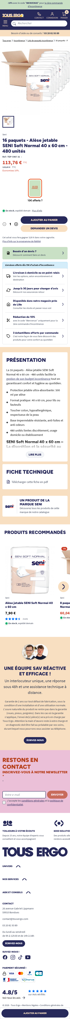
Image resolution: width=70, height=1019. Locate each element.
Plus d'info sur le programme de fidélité (21, 241)
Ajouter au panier (44, 220)
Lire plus (35, 454)
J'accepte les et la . (35, 802)
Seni (4, 134)
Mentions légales (30, 1005)
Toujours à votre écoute (18, 831)
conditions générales (32, 800)
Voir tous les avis (11, 997)
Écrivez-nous (35, 740)
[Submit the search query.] (14, 23)
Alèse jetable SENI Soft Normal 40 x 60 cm (29, 605)
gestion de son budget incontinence (28, 379)
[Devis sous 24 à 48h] (63, 253)
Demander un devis (44, 228)
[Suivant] (63, 586)
